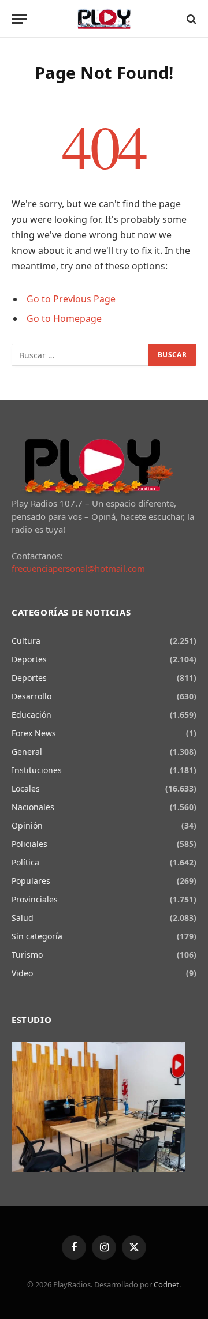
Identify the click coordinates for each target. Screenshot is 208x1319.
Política (25, 862)
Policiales (29, 843)
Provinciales (35, 899)
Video (22, 973)
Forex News (34, 733)
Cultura (26, 640)
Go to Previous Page (71, 299)
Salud (23, 917)
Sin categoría (37, 936)
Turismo (27, 954)
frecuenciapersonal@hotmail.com (78, 568)
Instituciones (37, 770)
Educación (31, 714)
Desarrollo (31, 696)
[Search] (190, 19)
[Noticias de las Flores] (104, 19)
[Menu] (19, 19)
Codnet (166, 1284)
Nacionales (33, 806)
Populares (31, 880)
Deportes (29, 659)
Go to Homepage (64, 318)
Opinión (27, 825)
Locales (26, 788)
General (27, 751)
